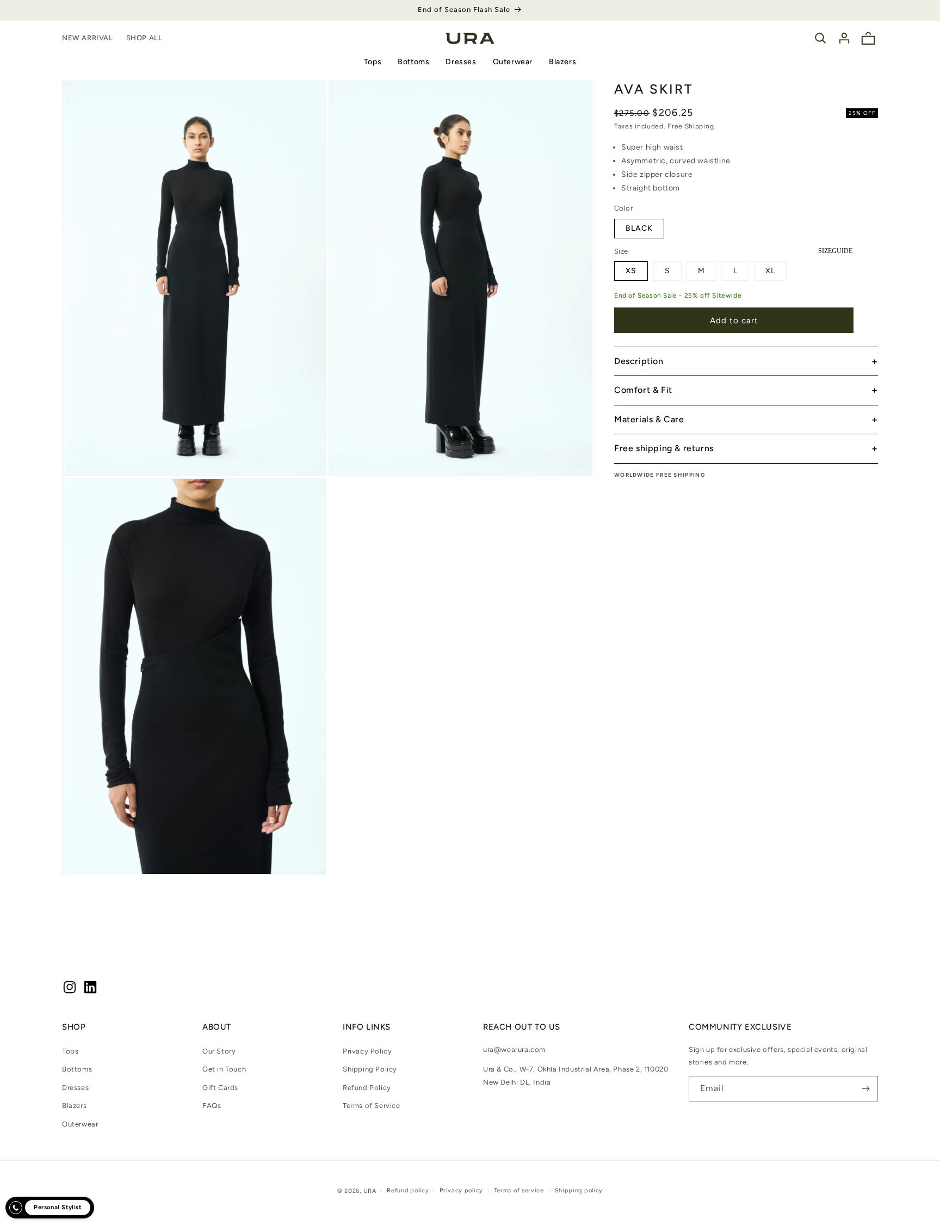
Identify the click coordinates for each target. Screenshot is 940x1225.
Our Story (219, 1051)
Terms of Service (371, 1106)
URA (369, 1191)
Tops (372, 61)
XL (770, 270)
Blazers (562, 61)
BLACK (639, 228)
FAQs (211, 1106)
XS (631, 270)
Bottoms (413, 61)
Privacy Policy (367, 1051)
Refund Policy (367, 1088)
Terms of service (519, 1190)
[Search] (820, 38)
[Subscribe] (865, 1088)
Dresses (461, 61)
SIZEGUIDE (835, 251)
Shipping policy (579, 1190)
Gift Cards (220, 1088)
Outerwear (513, 61)
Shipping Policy (370, 1070)
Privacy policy (461, 1190)
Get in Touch (224, 1070)
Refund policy (408, 1190)
